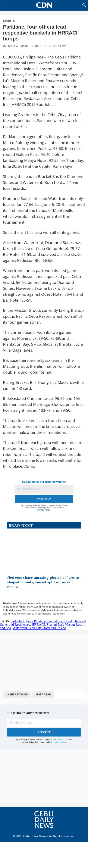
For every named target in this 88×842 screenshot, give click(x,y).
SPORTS (9, 21)
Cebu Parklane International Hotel (49, 621)
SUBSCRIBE (44, 732)
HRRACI (38, 624)
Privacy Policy (43, 510)
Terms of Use (62, 740)
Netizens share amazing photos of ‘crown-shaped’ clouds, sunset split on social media (44, 582)
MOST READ (43, 694)
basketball (17, 621)
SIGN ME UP (44, 498)
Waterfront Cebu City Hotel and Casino (39, 628)
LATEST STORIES (17, 694)
